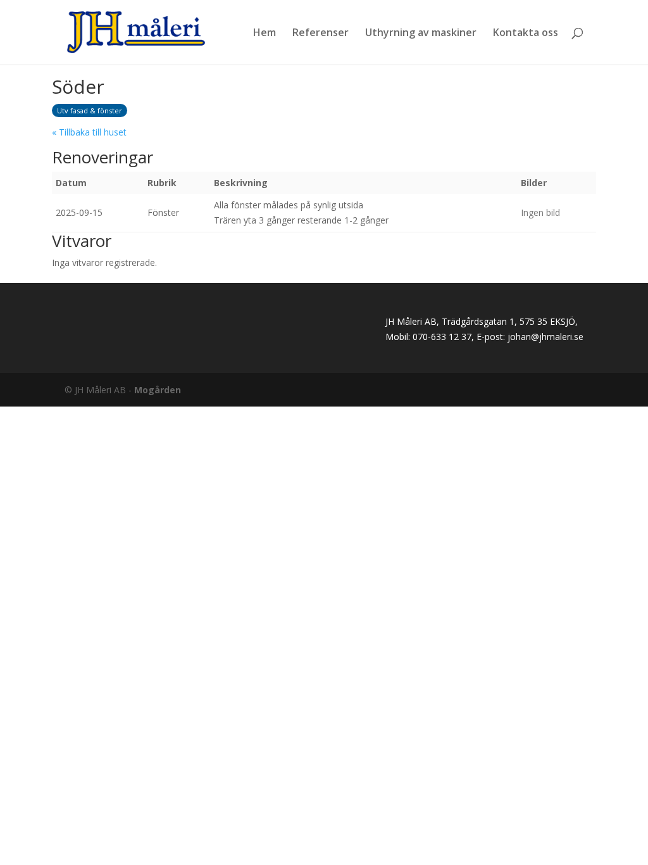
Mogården (157, 390)
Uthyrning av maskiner (421, 33)
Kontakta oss (525, 33)
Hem (264, 33)
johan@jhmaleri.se (545, 337)
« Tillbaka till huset (89, 132)
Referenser (320, 33)
